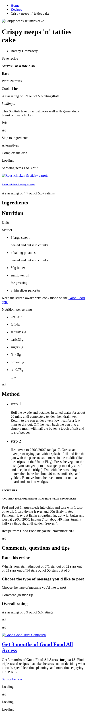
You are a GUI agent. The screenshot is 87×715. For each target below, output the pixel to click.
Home (15, 5)
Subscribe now (12, 679)
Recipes (16, 9)
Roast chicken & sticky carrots (18, 184)
